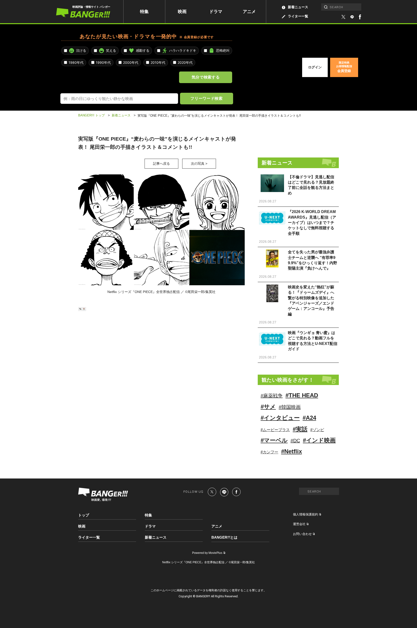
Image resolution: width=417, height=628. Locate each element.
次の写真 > (199, 163)
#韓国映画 (290, 407)
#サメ (268, 406)
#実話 (300, 429)
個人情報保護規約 (305, 514)
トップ (83, 515)
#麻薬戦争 (272, 395)
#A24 (309, 417)
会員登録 (344, 67)
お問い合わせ (302, 534)
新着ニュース (298, 7)
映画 (182, 11)
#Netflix (291, 451)
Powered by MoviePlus (207, 553)
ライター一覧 (298, 16)
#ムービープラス (275, 430)
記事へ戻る (161, 163)
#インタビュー (280, 417)
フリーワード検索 (206, 98)
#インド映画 (319, 440)
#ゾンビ (317, 430)
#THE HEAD (301, 395)
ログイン (315, 67)
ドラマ (215, 11)
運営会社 (299, 524)
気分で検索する (206, 77)
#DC (295, 440)
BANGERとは (224, 537)
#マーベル (274, 440)
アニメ (249, 11)
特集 (144, 11)
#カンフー (269, 452)
